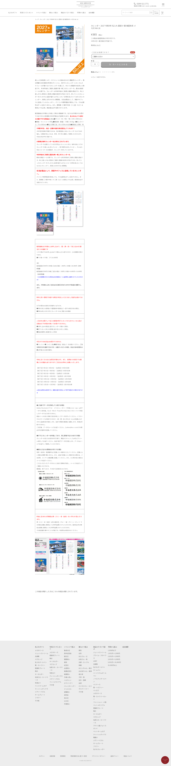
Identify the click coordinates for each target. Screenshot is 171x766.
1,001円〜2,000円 (114, 653)
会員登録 (52, 756)
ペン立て (96, 690)
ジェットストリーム (41, 653)
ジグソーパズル (40, 692)
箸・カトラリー (40, 665)
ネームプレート (40, 695)
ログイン (42, 756)
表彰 (65, 662)
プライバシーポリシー (98, 756)
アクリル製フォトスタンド (99, 727)
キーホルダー (39, 674)
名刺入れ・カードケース (41, 678)
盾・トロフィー (98, 687)
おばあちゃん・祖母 (85, 671)
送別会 (66, 695)
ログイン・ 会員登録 (156, 12)
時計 (36, 671)
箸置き (95, 737)
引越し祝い (67, 677)
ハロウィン (67, 680)
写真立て (38, 683)
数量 (93, 61)
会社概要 (92, 13)
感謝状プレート (40, 668)
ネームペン (97, 670)
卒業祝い (67, 704)
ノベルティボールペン (99, 680)
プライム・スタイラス (99, 656)
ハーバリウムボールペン (99, 674)
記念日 (66, 665)
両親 (80, 665)
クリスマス (67, 689)
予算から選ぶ (81, 13)
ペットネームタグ (41, 686)
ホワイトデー (68, 683)
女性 (80, 653)
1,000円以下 (112, 650)
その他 (37, 701)
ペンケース (97, 684)
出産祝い (67, 668)
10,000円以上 (112, 665)
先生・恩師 (82, 680)
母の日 (66, 698)
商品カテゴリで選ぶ (67, 13)
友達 (80, 683)
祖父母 (81, 674)
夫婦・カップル (84, 662)
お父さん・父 (83, 656)
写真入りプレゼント (26, 13)
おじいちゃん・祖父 (85, 668)
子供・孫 (82, 677)
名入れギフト (12, 13)
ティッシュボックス (41, 689)
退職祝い (67, 692)
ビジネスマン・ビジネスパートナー (85, 687)
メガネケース (39, 650)
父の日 (66, 701)
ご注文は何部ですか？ (101, 52)
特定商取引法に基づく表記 (79, 756)
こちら (52, 119)
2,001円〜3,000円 (114, 656)
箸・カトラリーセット (99, 697)
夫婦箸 (37, 656)
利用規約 (63, 756)
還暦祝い (67, 659)
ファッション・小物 (99, 702)
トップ (37, 19)
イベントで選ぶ (41, 13)
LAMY (95, 661)
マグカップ (38, 659)
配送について (128, 756)
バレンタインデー (70, 686)
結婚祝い (67, 674)
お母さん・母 (83, 659)
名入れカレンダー (99, 749)
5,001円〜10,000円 (114, 662)
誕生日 (66, 656)
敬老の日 (67, 650)
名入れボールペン (41, 662)
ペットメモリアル (55, 682)
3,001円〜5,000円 (114, 659)
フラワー (38, 698)
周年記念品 (67, 653)
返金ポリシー (115, 756)
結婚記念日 (67, 671)
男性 (80, 650)
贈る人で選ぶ (53, 13)
